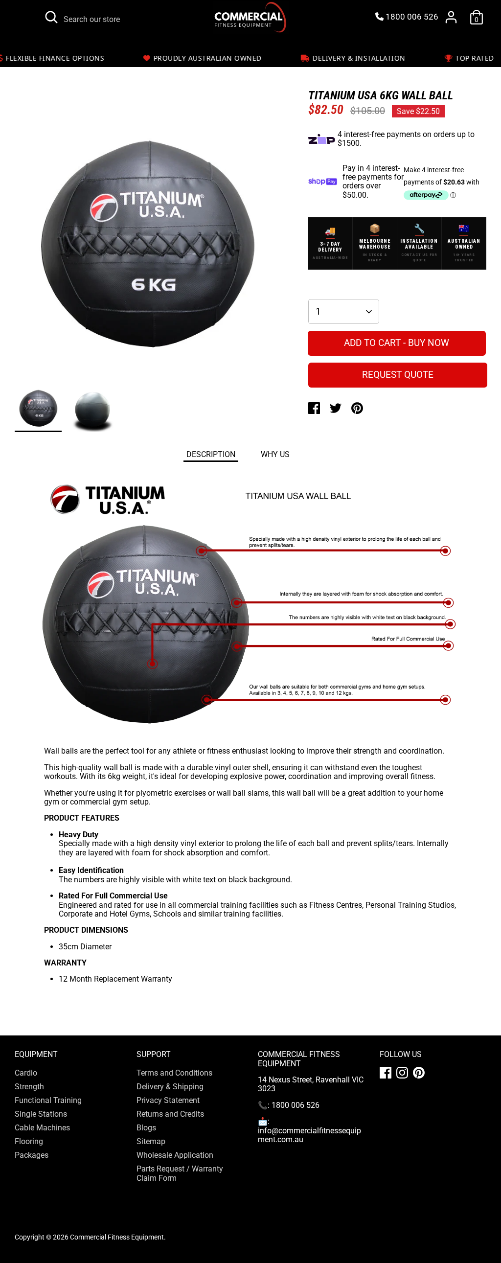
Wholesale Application (175, 1155)
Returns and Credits (170, 1114)
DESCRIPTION (210, 454)
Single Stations (41, 1114)
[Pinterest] (419, 1073)
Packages (31, 1155)
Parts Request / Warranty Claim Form (180, 1173)
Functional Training (48, 1100)
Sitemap (151, 1141)
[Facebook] (385, 1073)
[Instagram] (402, 1073)
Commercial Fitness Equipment (117, 1237)
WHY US (275, 454)
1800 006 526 (411, 17)
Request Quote (397, 374)
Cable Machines (42, 1127)
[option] (147, 249)
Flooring (29, 1141)
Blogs (146, 1127)
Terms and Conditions (174, 1073)
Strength (29, 1086)
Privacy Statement (168, 1100)
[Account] (451, 17)
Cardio (26, 1073)
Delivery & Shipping (170, 1086)
